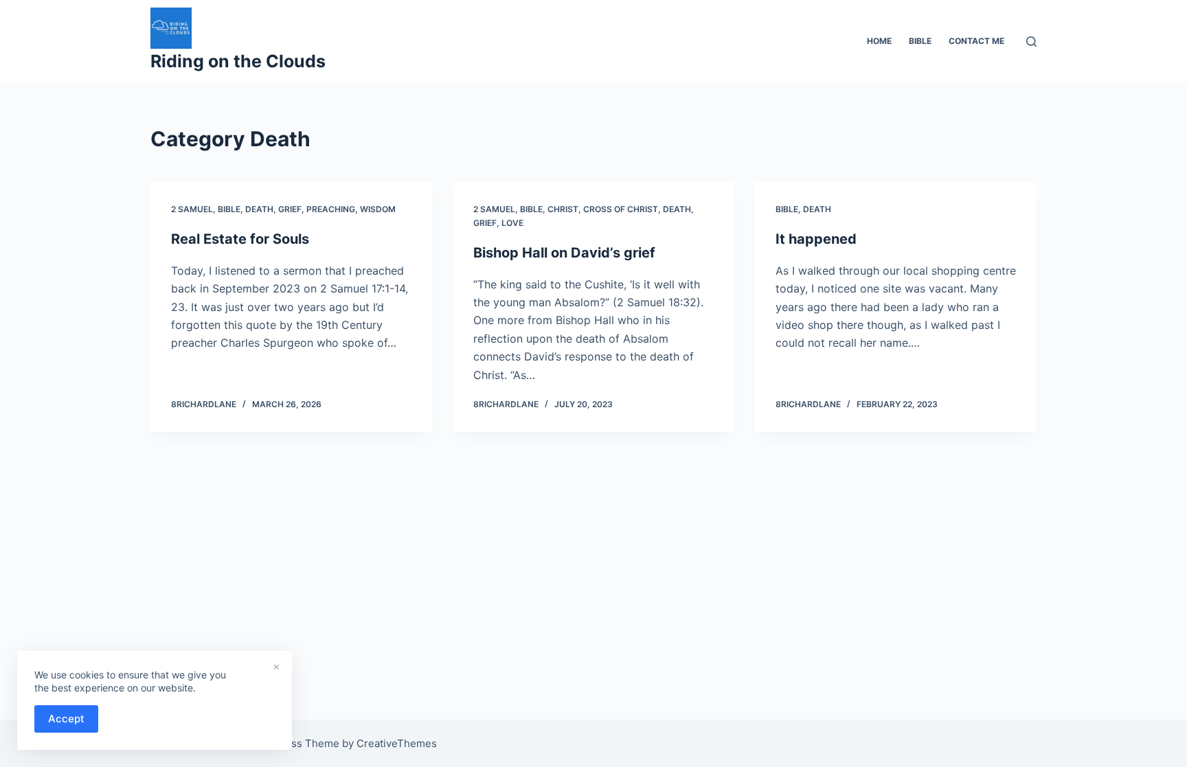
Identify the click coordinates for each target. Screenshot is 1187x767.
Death (259, 209)
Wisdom (378, 209)
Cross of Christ (620, 209)
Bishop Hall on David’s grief (564, 252)
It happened (816, 239)
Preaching (330, 209)
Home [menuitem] (879, 41)
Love (512, 223)
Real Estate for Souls (240, 239)
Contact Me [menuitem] (976, 41)
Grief (290, 209)
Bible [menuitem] (920, 41)
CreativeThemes (397, 743)
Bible (229, 209)
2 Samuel (192, 209)
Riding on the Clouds (238, 61)
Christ (562, 209)
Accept (66, 718)
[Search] (1031, 41)
